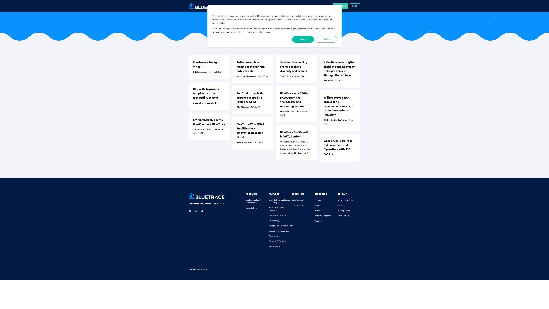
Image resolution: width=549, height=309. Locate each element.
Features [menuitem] (274, 194)
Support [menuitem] (318, 221)
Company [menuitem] (342, 194)
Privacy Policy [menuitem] (343, 210)
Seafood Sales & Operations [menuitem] (253, 201)
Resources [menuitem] (321, 194)
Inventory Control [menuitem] (277, 215)
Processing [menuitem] (274, 220)
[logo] (206, 196)
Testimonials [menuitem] (298, 200)
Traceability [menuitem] (274, 246)
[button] (5, 303)
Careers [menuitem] (341, 205)
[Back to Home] (206, 6)
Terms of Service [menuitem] (345, 216)
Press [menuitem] (317, 210)
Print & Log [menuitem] (251, 208)
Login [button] (355, 6)
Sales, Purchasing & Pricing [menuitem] (278, 209)
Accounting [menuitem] (274, 236)
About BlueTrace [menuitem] (345, 200)
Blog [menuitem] (317, 205)
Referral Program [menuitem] (323, 216)
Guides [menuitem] (318, 200)
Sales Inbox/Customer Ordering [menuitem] (279, 201)
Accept (303, 39)
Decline (326, 39)
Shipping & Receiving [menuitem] (279, 231)
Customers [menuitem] (298, 194)
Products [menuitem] (251, 194)
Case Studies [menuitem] (298, 205)
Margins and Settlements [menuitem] (281, 226)
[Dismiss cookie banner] (336, 11)
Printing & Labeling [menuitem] (278, 241)
